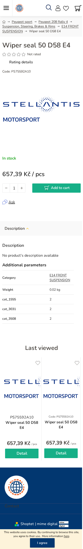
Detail (22, 453)
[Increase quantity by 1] (21, 188)
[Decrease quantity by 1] (6, 188)
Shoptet (27, 523)
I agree (42, 543)
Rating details (21, 62)
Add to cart (60, 187)
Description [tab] (15, 228)
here (66, 536)
